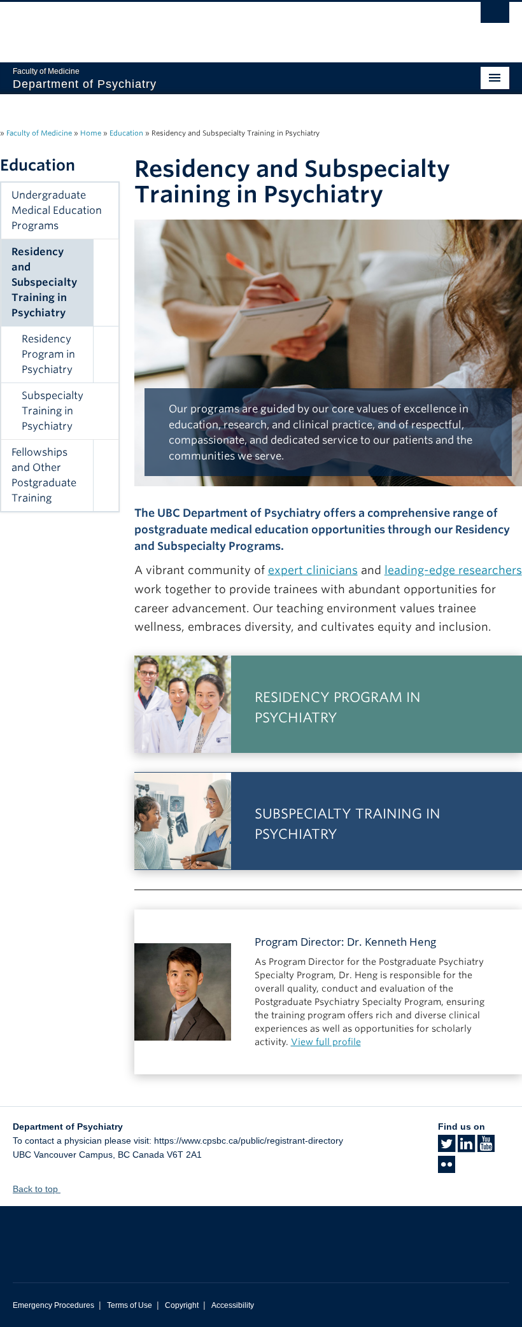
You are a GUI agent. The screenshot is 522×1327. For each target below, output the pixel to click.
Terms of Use (129, 1305)
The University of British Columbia (224, 26)
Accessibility (232, 1305)
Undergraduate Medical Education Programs (56, 210)
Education (126, 133)
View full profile (326, 1042)
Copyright (182, 1305)
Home (90, 133)
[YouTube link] (486, 1147)
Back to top (36, 1189)
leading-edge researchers (453, 570)
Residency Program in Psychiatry (48, 354)
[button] (105, 282)
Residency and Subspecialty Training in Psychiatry (44, 282)
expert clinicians (313, 570)
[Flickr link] (446, 1168)
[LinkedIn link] (466, 1147)
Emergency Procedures (53, 1305)
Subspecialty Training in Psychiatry (52, 411)
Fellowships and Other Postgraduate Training (43, 475)
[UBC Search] (495, 16)
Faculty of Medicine (39, 133)
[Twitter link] (446, 1147)
